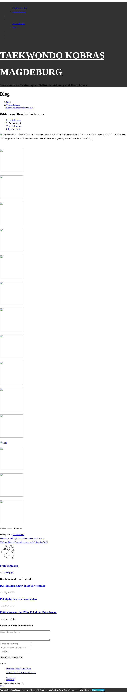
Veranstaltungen (13, 126)
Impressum (10, 680)
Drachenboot (18, 534)
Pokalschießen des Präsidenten (18, 599)
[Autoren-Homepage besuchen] (7, 559)
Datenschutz (10, 678)
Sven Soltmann (13, 120)
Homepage (8, 572)
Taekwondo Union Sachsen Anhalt (21, 672)
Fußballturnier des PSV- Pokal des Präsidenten (28, 612)
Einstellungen (98, 690)
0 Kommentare (13, 129)
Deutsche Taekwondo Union (18, 669)
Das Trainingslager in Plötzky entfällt (22, 585)
